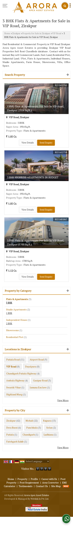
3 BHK (9, 302)
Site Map (56, 486)
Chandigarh (29, 434)
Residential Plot (14, 337)
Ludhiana (48, 434)
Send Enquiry (46, 142)
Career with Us (49, 479)
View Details (28, 142)
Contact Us (42, 486)
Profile (34, 479)
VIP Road (56, 33)
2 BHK (9, 323)
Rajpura (47, 420)
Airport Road (37, 359)
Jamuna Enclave (38, 387)
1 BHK (9, 313)
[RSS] (66, 486)
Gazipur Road (40, 380)
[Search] (64, 5)
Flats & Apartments (17, 299)
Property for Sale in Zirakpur (36, 33)
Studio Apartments (16, 309)
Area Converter (50, 482)
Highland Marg (14, 394)
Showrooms (12, 330)
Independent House (16, 319)
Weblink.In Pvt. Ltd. (40, 498)
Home (7, 33)
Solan (49, 427)
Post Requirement (29, 482)
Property (22, 479)
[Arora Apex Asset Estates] (34, 7)
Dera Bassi (11, 427)
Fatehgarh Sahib (15, 441)
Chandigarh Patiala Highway (21, 373)
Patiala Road (13, 359)
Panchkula (32, 427)
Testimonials (25, 486)
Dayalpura (30, 366)
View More (63, 400)
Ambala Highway (15, 380)
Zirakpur (16, 33)
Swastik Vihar (13, 387)
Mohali (29, 420)
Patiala (10, 434)
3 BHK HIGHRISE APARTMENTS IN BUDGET (32, 177)
